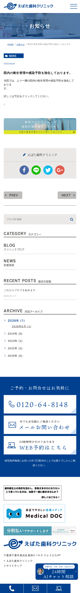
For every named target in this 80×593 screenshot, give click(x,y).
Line (36, 170)
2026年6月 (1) (21, 326)
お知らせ (21, 44)
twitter (48, 170)
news (12, 56)
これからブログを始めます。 (21, 290)
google (60, 170)
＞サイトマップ (13, 566)
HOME (10, 44)
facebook (24, 170)
